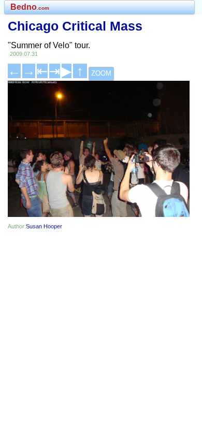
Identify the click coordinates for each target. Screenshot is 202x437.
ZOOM (101, 73)
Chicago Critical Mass (75, 26)
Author (16, 226)
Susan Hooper (44, 226)
